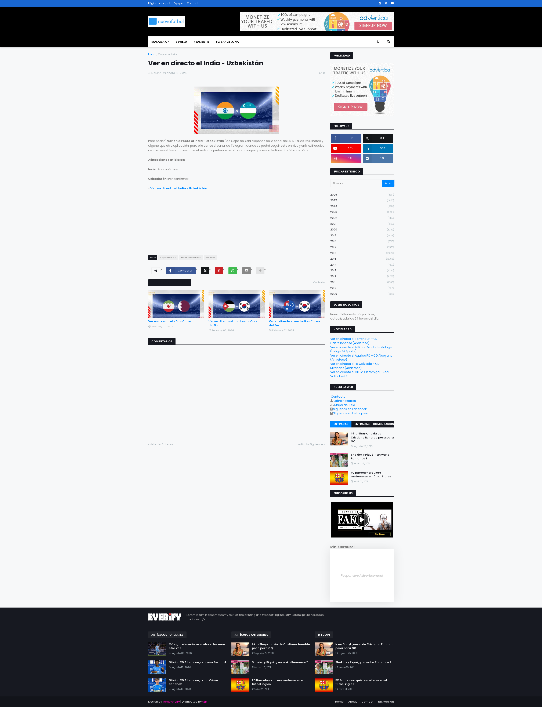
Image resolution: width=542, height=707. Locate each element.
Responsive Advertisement (362, 575)
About (352, 702)
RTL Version (386, 702)
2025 (362, 200)
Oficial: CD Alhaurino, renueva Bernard (197, 662)
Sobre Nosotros (344, 401)
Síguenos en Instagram (350, 413)
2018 (362, 241)
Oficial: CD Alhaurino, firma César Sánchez (193, 682)
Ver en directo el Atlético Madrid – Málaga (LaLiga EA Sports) (361, 349)
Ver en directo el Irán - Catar (169, 321)
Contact (367, 702)
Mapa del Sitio (344, 405)
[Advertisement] (236, 220)
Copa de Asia (167, 54)
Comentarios (383, 424)
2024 (362, 206)
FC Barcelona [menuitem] (227, 42)
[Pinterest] (219, 270)
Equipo (178, 3)
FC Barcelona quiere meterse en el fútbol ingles (371, 474)
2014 (362, 265)
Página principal (159, 3)
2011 (362, 282)
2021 (362, 224)
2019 (362, 235)
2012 (362, 276)
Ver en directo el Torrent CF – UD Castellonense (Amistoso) (353, 341)
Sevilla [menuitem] (181, 42)
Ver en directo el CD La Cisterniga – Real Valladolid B (359, 374)
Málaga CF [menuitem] (160, 42)
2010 (362, 288)
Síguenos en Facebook (350, 409)
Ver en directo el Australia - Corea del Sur (294, 323)
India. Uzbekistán (191, 257)
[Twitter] (205, 270)
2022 (362, 218)
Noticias (210, 257)
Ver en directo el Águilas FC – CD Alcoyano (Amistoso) (361, 357)
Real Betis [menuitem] (202, 42)
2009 (362, 294)
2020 (362, 229)
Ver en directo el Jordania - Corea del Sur (234, 323)
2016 (362, 253)
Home (339, 702)
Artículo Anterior (161, 444)
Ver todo (319, 282)
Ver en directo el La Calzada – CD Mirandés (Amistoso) (355, 366)
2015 (362, 259)
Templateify (171, 702)
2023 (362, 212)
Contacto (193, 3)
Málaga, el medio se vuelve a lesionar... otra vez (198, 646)
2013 (362, 270)
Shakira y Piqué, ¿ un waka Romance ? (370, 456)
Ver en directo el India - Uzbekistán (178, 188)
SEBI (204, 702)
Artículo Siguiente (310, 444)
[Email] (246, 270)
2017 (362, 247)
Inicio (151, 54)
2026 (362, 195)
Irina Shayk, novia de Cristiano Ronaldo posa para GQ (372, 437)
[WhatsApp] (232, 270)
